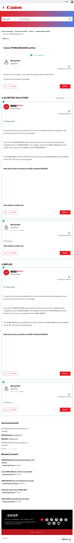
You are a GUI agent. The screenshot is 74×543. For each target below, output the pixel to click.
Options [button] (5, 39)
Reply (65, 86)
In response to (18, 230)
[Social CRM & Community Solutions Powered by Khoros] (66, 539)
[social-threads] (65, 519)
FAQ (66, 2)
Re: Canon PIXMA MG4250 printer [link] (13, 34)
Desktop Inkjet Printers (43, 31)
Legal (22, 519)
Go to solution (38, 55)
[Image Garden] (71, 98)
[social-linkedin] (54, 523)
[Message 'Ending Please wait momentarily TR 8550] (67, 98)
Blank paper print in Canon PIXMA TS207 (14, 490)
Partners (31, 519)
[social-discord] (58, 523)
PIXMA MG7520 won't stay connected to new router (17, 481)
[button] (6, 86)
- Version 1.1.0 (11, 435)
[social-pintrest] (49, 523)
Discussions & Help (21, 31)
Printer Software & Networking (11, 483)
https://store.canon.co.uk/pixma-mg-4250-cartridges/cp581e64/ (25, 168)
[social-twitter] (61, 519)
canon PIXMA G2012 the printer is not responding (16, 472)
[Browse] (4, 7)
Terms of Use (7, 519)
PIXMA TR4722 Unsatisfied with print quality (15, 499)
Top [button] (6, 538)
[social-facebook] (56, 519)
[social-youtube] (42, 519)
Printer (31, 31)
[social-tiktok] (51, 519)
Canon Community (14, 7)
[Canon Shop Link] (11, 515)
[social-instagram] (46, 519)
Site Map (26, 519)
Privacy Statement (15, 519)
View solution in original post (13, 205)
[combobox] (45, 19)
